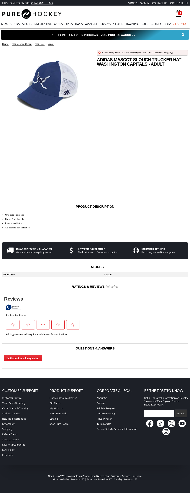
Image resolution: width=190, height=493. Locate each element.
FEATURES (95, 267)
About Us (102, 398)
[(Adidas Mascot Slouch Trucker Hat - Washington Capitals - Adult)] (47, 85)
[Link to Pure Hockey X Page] (171, 426)
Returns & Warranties (14, 418)
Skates (27, 24)
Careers (101, 403)
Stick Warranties (11, 413)
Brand (155, 24)
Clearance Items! (42, 3)
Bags (79, 24)
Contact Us (159, 3)
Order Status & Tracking (15, 408)
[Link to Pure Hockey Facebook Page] (150, 426)
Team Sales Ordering (13, 403)
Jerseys (105, 24)
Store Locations (10, 439)
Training (132, 24)
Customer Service (12, 398)
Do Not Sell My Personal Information (117, 429)
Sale (145, 24)
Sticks (15, 24)
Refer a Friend (9, 434)
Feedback (7, 455)
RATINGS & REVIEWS (88, 286)
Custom (179, 24)
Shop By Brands (58, 413)
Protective (43, 24)
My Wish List (56, 408)
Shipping (7, 429)
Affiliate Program (106, 408)
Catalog (54, 418)
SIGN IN (144, 3)
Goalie (118, 24)
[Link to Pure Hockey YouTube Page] (182, 426)
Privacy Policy (104, 418)
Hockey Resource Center (63, 398)
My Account (8, 424)
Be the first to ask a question (22, 358)
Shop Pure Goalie (59, 424)
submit (181, 413)
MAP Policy (8, 449)
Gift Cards (55, 403)
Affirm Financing (106, 413)
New (4, 24)
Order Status (179, 3)
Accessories (63, 24)
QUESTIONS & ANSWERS (95, 348)
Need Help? (54, 476)
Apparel (91, 24)
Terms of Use (104, 424)
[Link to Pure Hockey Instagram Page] (166, 434)
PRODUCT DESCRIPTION (95, 206)
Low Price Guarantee (13, 444)
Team (167, 24)
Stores (132, 3)
